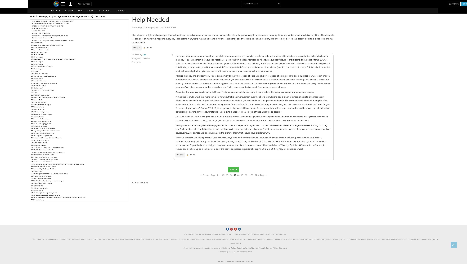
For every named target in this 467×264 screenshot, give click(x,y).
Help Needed (37, 171)
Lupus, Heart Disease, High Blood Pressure (47, 138)
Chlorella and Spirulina (40, 112)
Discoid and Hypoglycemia (42, 124)
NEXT (233, 169)
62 (223, 175)
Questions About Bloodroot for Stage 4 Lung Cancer (50, 35)
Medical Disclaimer (237, 248)
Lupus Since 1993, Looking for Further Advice (48, 45)
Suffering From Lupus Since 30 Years (45, 83)
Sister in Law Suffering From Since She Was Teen (49, 152)
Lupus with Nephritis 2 (40, 47)
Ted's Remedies (38, 116)
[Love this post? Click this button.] (147, 48)
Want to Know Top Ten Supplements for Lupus (48, 181)
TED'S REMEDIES (38, 54)
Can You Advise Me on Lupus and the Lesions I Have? (51, 24)
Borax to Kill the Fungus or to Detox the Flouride (49, 97)
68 (246, 175)
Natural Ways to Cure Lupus (42, 183)
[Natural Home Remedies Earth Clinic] (56, 4)
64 (231, 175)
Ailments (69, 10)
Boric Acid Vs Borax (39, 81)
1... (218, 175)
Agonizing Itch (38, 185)
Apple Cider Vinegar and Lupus (43, 90)
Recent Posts (105, 10)
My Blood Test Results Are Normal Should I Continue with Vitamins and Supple (59, 197)
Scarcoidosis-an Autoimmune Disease (45, 159)
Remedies (55, 10)
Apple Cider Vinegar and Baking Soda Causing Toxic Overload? (54, 40)
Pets (80, 10)
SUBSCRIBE (454, 4)
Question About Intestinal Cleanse (44, 166)
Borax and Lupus (38, 109)
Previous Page (208, 175)
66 (238, 175)
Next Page (260, 175)
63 (227, 175)
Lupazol (36, 71)
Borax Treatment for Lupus (42, 105)
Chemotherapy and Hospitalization (44, 76)
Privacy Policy (264, 248)
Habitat (90, 10)
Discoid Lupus (38, 57)
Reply (137, 48)
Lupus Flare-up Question (41, 33)
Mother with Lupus (39, 85)
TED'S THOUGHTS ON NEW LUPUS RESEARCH (48, 26)
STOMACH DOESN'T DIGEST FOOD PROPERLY (48, 147)
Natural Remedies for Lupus (42, 176)
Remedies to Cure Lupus (41, 119)
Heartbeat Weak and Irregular (43, 66)
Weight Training (38, 107)
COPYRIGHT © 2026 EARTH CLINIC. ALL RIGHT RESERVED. (235, 261)
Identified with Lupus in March (43, 150)
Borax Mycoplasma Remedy (42, 121)
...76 (251, 175)
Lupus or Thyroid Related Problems (44, 169)
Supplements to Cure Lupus (42, 114)
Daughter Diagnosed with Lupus (43, 133)
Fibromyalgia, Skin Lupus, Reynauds (45, 193)
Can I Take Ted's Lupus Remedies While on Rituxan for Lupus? (53, 21)
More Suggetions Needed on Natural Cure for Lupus (50, 174)
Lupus (35, 93)
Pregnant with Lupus (40, 52)
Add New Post (84, 4)
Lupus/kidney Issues (40, 143)
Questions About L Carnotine (43, 162)
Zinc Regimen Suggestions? (42, 135)
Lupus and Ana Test (39, 102)
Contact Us (121, 10)
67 (242, 175)
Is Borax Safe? (38, 43)
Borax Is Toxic (37, 100)
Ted (144, 54)
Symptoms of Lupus (39, 145)
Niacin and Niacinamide (41, 95)
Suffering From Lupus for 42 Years (44, 128)
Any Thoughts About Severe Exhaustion (46, 131)
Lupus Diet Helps (39, 31)
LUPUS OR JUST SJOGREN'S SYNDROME (46, 195)
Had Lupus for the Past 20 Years (43, 38)
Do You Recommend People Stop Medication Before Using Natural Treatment (58, 164)
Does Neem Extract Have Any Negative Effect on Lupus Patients (54, 59)
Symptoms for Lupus (40, 126)
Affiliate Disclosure (280, 248)
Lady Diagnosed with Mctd (42, 178)
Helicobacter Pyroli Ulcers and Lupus (45, 157)
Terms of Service (251, 248)
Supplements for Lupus (41, 140)
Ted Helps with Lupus (40, 28)
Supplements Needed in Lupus (43, 154)
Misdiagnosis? (38, 88)
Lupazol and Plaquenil (40, 74)
